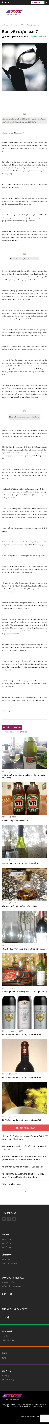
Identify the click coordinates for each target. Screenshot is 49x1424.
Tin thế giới (6, 1243)
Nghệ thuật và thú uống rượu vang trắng (20, 863)
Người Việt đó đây (9, 1282)
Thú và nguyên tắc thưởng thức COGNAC (20, 906)
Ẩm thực (6, 1371)
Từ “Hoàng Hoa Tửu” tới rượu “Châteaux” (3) (21, 1034)
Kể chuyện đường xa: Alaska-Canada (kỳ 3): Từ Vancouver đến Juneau (25, 1138)
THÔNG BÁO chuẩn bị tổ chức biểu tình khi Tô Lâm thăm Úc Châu (24, 1148)
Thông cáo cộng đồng (11, 1286)
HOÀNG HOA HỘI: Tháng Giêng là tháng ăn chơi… (23, 949)
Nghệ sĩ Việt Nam (8, 1340)
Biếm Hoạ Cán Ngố (11, 1183)
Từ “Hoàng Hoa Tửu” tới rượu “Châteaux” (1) (21, 1120)
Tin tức (6, 1234)
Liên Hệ (5, 1317)
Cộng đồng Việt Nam (13, 1277)
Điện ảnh (5, 1336)
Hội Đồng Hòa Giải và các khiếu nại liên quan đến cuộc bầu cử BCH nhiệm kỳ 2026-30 (24, 1158)
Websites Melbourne (28, 1416)
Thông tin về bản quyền (15, 1309)
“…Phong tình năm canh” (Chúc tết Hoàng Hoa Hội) (24, 992)
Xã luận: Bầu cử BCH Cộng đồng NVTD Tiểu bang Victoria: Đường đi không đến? (23, 1175)
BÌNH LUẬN (7, 1254)
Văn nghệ (7, 1331)
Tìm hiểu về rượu (38, 36)
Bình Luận (6, 1259)
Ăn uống (5, 1376)
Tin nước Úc (7, 1239)
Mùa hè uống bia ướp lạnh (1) (15, 820)
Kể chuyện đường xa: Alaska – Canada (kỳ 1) (23, 1166)
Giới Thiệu (7, 1294)
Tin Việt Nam (7, 1247)
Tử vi (4, 1353)
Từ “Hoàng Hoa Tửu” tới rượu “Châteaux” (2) (21, 1077)
